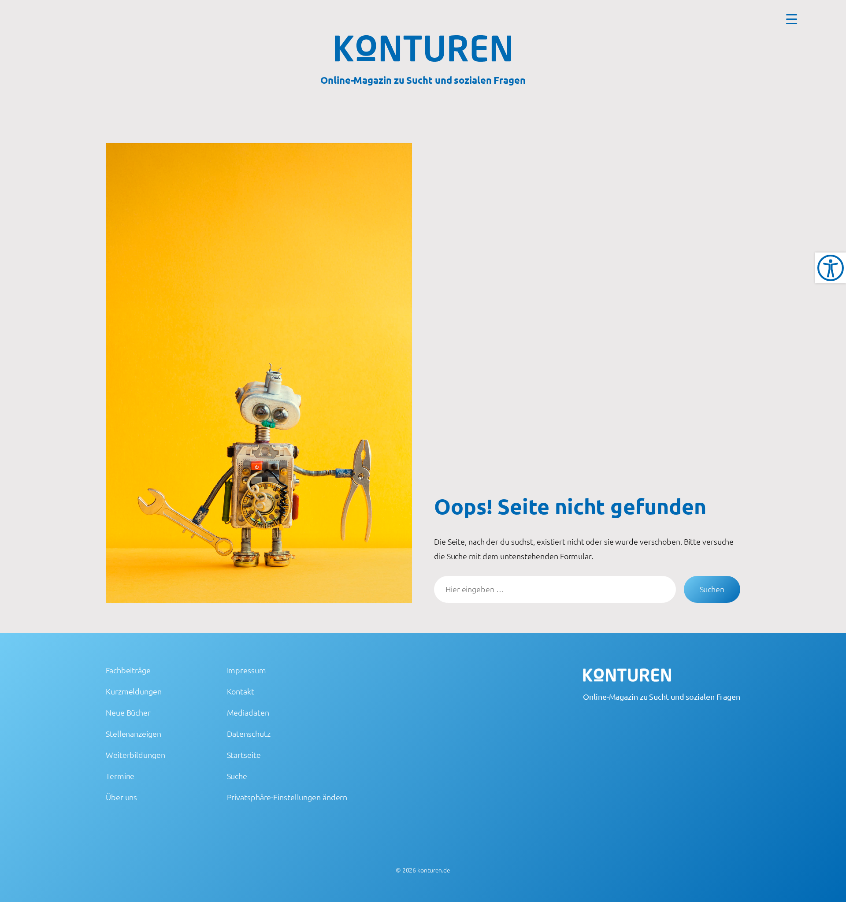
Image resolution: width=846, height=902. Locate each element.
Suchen (712, 589)
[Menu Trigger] (791, 19)
